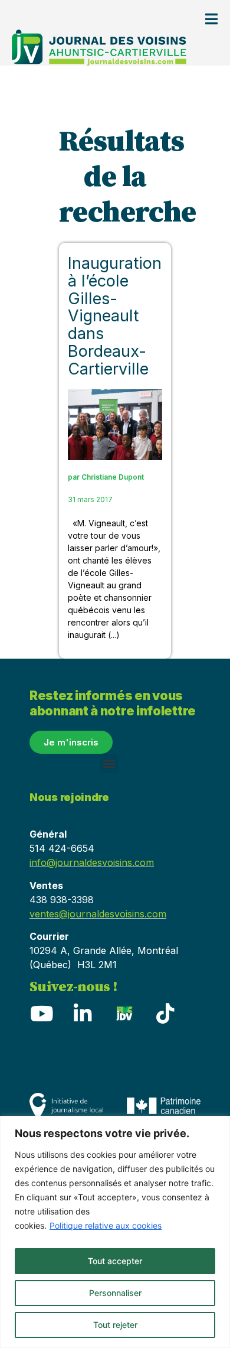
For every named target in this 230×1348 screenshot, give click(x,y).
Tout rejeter (115, 1325)
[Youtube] (41, 1013)
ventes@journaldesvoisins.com (97, 914)
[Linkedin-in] (82, 1013)
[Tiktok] (165, 1013)
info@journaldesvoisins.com (91, 862)
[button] (109, 763)
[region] (115, 1232)
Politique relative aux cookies (106, 1225)
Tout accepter (115, 1261)
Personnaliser (115, 1293)
